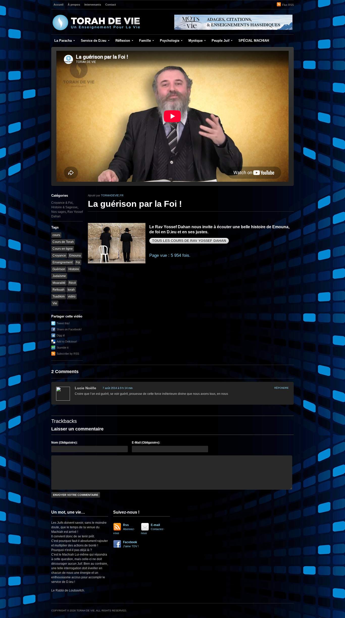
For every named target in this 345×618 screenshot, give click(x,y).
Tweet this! (63, 323)
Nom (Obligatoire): (64, 442)
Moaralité (59, 283)
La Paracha (63, 40)
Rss (124, 529)
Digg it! (61, 335)
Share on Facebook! (69, 329)
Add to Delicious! (67, 341)
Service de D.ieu (93, 40)
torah (71, 289)
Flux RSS (288, 4)
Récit (72, 283)
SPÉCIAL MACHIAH (253, 40)
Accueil (58, 4)
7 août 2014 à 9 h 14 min (118, 388)
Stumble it (62, 347)
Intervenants (92, 4)
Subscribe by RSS (68, 353)
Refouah (58, 289)
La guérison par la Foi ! (135, 204)
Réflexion (122, 40)
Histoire (73, 269)
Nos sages (58, 212)
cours (56, 235)
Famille (145, 40)
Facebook (131, 544)
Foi (78, 262)
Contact (110, 4)
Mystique (195, 40)
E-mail (152, 529)
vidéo (72, 296)
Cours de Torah (63, 242)
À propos (74, 4)
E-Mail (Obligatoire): (146, 442)
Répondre (281, 387)
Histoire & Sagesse (64, 207)
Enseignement (62, 262)
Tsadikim (59, 296)
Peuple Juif (220, 40)
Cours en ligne (63, 248)
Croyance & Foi (61, 202)
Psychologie (169, 40)
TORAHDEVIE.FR (112, 195)
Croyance (59, 255)
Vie (55, 303)
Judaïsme (59, 276)
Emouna (75, 255)
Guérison (59, 269)
